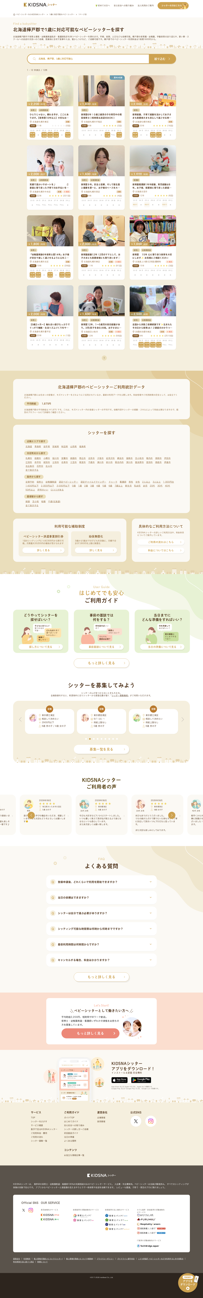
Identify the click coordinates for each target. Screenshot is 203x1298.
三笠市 (73, 462)
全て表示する (32, 470)
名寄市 (64, 462)
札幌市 (29, 458)
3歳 (92, 486)
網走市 (120, 458)
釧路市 (73, 458)
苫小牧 (35, 501)
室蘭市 (64, 458)
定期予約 (30, 482)
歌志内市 (119, 462)
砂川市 (109, 462)
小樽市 (47, 458)
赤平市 (38, 462)
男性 (131, 482)
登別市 (149, 462)
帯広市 (82, 458)
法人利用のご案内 (146, 5)
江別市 (29, 462)
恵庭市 (158, 462)
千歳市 (91, 462)
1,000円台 (168, 482)
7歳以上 (119, 486)
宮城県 (55, 446)
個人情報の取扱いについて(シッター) (48, 1259)
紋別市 (47, 462)
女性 (137, 482)
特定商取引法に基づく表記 (23, 1262)
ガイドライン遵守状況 (126, 1259)
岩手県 (47, 446)
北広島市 (30, 466)
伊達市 (167, 462)
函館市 (38, 458)
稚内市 (149, 458)
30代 (160, 486)
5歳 (104, 486)
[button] (86, 739)
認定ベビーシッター (68, 482)
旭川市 (55, 458)
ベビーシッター (81, 37)
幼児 (145, 486)
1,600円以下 (32, 486)
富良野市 (139, 462)
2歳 (86, 486)
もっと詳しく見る (101, 977)
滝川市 (100, 462)
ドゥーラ (113, 482)
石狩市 (40, 466)
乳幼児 (137, 486)
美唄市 (158, 458)
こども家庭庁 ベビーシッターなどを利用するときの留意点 (161, 1259)
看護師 (123, 482)
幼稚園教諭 (51, 482)
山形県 (73, 446)
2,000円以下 (47, 486)
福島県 (82, 446)
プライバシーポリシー (105, 1259)
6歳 (110, 486)
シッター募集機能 (120, 695)
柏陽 (43, 501)
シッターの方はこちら (172, 5)
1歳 (80, 486)
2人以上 (146, 482)
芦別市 (167, 458)
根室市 (82, 462)
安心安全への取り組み (124, 5)
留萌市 (129, 458)
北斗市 (49, 466)
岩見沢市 (110, 458)
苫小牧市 (139, 458)
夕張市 (100, 458)
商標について (42, 1262)
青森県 (38, 446)
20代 (152, 486)
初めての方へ (103, 5)
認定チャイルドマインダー (93, 482)
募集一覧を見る (101, 749)
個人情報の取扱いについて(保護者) (79, 1259)
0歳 (74, 486)
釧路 (28, 501)
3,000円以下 (63, 486)
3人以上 (157, 482)
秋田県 (64, 446)
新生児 (128, 486)
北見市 (91, 458)
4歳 (98, 486)
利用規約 (26, 1259)
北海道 (29, 446)
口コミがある (57, 490)
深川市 (129, 462)
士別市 (55, 462)
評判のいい (42, 490)
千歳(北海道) (54, 501)
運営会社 (16, 1259)
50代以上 (30, 490)
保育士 (40, 482)
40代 (167, 486)
